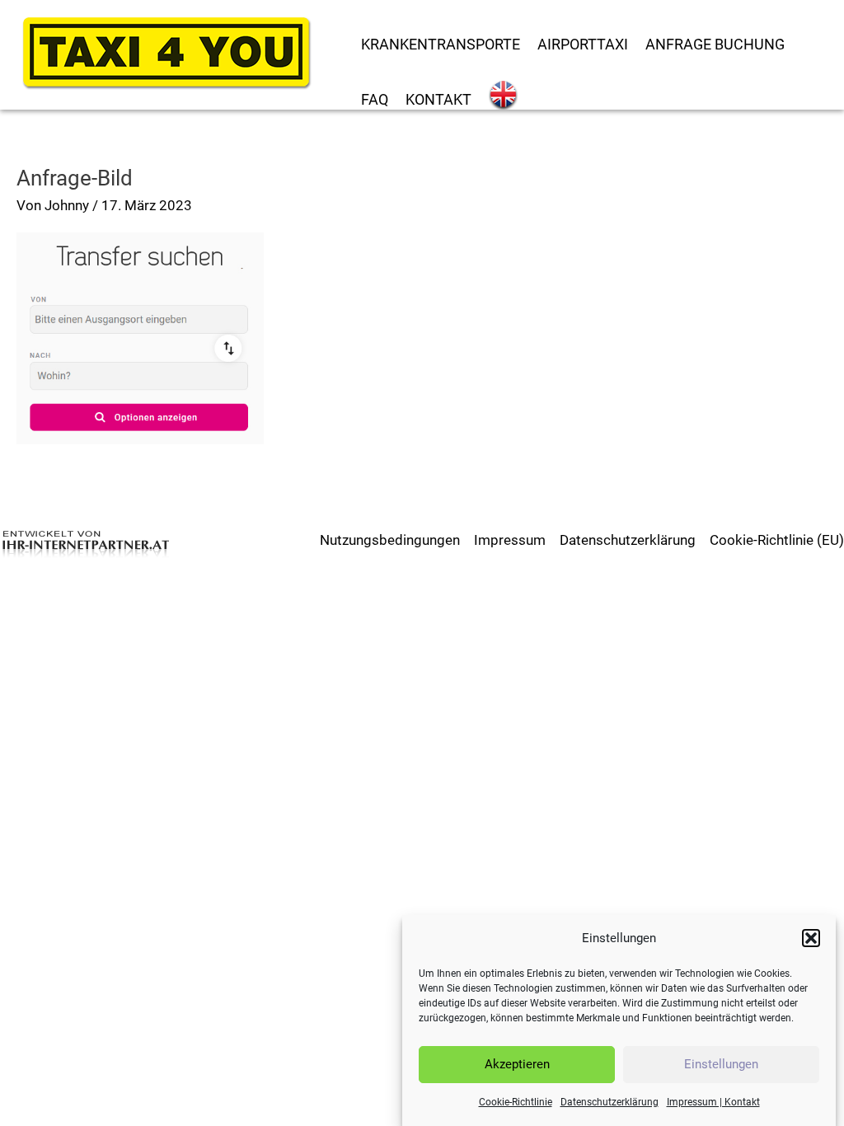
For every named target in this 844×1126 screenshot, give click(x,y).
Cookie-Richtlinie (515, 1102)
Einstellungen (721, 1064)
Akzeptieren (517, 1064)
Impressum (510, 540)
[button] (811, 938)
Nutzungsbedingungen (390, 540)
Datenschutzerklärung (609, 1102)
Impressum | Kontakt (713, 1102)
